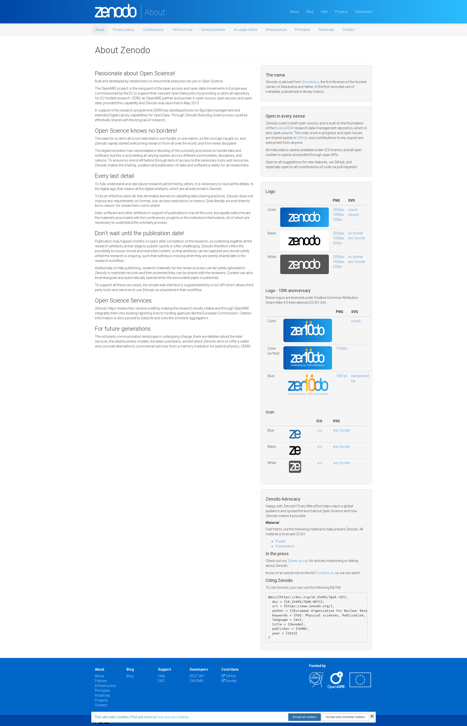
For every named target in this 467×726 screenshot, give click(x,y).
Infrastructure (276, 30)
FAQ (161, 681)
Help (324, 12)
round (352, 210)
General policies (213, 30)
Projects (341, 12)
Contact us (325, 573)
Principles (302, 30)
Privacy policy (123, 30)
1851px (341, 376)
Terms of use (182, 30)
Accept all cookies (304, 717)
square (353, 214)
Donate (230, 681)
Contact (348, 30)
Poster (280, 541)
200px (337, 219)
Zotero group (298, 561)
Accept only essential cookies (345, 717)
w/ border (355, 233)
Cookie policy (153, 30)
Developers (363, 12)
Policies (101, 681)
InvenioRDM (284, 128)
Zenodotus (310, 82)
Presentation (285, 546)
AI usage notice (245, 30)
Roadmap (326, 30)
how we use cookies (173, 717)
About (294, 12)
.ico (319, 430)
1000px (338, 214)
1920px (341, 348)
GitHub (302, 138)
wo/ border (356, 238)
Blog (310, 12)
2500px (338, 210)
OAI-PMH (197, 681)
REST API (197, 676)
